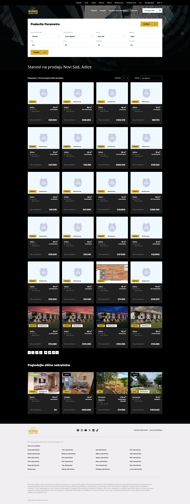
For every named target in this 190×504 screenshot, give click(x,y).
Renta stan (31, 469)
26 (49, 352)
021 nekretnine (101, 450)
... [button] (43, 352)
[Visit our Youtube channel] (86, 430)
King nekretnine (33, 465)
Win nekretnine (135, 457)
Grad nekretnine (33, 450)
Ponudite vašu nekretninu (118, 10)
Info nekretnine (135, 450)
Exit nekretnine (67, 461)
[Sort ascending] (123, 78)
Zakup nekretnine (68, 469)
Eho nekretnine (67, 457)
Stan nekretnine (33, 461)
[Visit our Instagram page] (82, 430)
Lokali (93, 2)
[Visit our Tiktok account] (97, 430)
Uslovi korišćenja (156, 430)
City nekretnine (67, 450)
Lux (140, 2)
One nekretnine (135, 465)
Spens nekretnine (102, 457)
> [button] (57, 352)
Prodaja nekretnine (103, 469)
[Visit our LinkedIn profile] (93, 430)
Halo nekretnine (135, 453)
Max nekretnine (135, 461)
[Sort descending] (127, 78)
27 (53, 352)
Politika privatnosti (141, 430)
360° (158, 2)
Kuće (86, 2)
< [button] (29, 352)
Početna (94, 10)
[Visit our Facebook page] (78, 430)
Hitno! (109, 2)
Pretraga (36, 52)
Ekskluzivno (119, 2)
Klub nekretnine (33, 457)
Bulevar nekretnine (68, 453)
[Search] (160, 10)
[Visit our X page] (89, 430)
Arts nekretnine (101, 465)
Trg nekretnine (67, 465)
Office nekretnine (102, 453)
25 (45, 352)
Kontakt (103, 10)
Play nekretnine (101, 461)
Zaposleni (134, 10)
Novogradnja (149, 2)
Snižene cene (131, 2)
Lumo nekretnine (136, 469)
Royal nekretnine (34, 453)
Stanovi (79, 2)
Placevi (101, 2)
